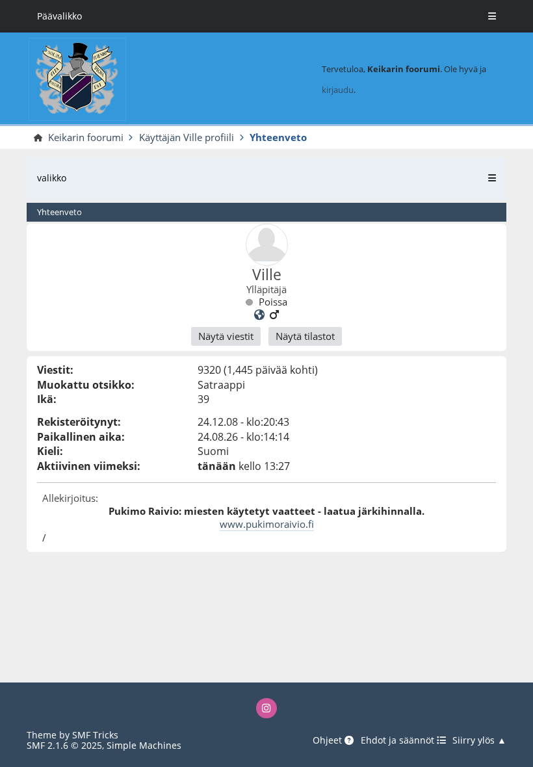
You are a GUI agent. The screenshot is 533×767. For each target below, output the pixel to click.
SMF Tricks (95, 735)
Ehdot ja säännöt (399, 740)
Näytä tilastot (305, 336)
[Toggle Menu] (492, 16)
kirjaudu (338, 90)
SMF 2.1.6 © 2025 (64, 745)
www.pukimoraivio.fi (267, 523)
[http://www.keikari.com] (259, 314)
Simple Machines (144, 745)
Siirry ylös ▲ (479, 740)
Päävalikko (59, 16)
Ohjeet (328, 740)
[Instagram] (266, 708)
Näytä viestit (226, 336)
